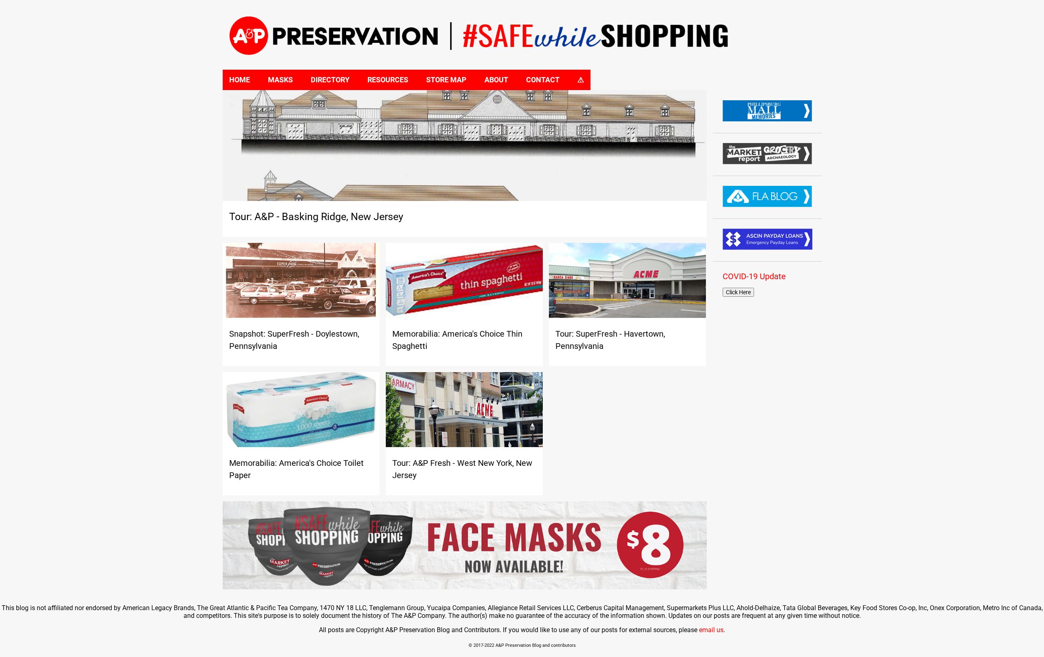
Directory (330, 79)
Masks (280, 79)
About (496, 79)
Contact (543, 79)
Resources (387, 79)
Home (239, 79)
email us (711, 630)
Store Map (446, 79)
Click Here (738, 292)
